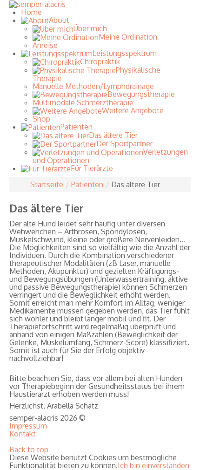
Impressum (28, 426)
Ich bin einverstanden (153, 465)
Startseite (46, 184)
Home (31, 12)
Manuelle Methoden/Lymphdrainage (93, 86)
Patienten (87, 184)
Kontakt (22, 434)
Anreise (45, 45)
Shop (41, 118)
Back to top (28, 449)
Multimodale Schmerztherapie (83, 102)
